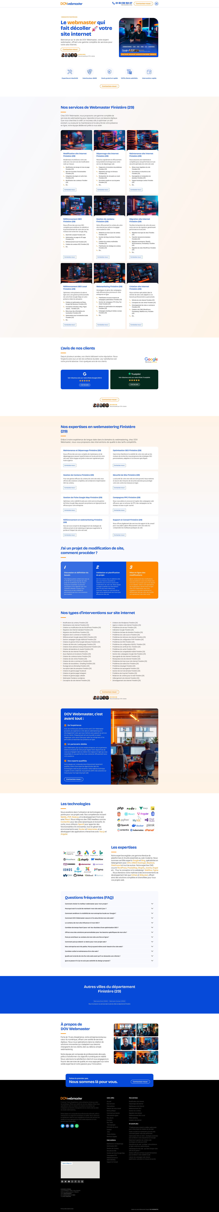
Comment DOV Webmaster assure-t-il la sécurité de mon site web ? (89, 918)
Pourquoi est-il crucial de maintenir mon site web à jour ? (86, 909)
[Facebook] (62, 1181)
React (67, 819)
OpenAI (81, 824)
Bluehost (150, 863)
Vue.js (102, 832)
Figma (155, 870)
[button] (156, 3)
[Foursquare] (75, 1181)
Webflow (148, 870)
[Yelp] (78, 1181)
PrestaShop (132, 868)
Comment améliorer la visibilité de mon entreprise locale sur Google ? (90, 913)
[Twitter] (65, 1181)
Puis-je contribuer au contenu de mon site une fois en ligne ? (87, 937)
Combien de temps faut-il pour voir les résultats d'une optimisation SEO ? (91, 927)
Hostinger (141, 863)
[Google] (82, 1181)
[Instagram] (72, 1181)
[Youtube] (68, 1181)
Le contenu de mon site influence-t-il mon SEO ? (82, 923)
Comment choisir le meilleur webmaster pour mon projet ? (86, 904)
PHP (69, 817)
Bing (143, 860)
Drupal (155, 868)
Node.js (75, 817)
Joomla (148, 868)
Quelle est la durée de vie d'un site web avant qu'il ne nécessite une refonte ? (92, 956)
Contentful (65, 822)
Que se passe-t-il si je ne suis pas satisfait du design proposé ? (87, 961)
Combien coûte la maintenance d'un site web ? (82, 951)
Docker (82, 829)
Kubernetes (92, 829)
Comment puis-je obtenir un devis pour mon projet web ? (86, 942)
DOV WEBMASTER (154, 1209)
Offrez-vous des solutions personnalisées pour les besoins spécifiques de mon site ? (96, 932)
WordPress (122, 868)
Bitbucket (144, 875)
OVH (129, 863)
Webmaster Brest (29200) (101, 1001)
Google (136, 860)
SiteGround (116, 865)
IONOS (134, 863)
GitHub (134, 875)
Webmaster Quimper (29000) (117, 1001)
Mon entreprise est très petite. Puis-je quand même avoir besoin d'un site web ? (94, 947)
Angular (64, 834)
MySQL (64, 817)
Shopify (141, 868)
